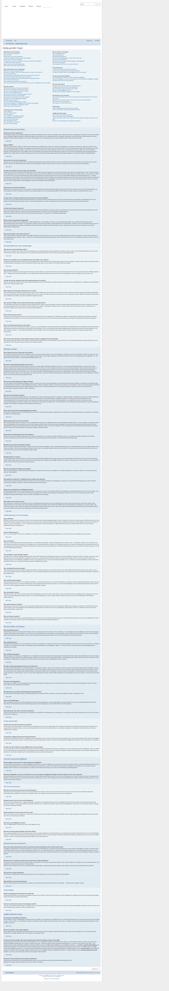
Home (6, 6)
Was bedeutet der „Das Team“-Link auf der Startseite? (65, 64)
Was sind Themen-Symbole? (11, 123)
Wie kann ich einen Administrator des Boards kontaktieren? (66, 120)
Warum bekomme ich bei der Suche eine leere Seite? (65, 88)
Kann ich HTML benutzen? (10, 112)
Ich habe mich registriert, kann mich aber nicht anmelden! (17, 58)
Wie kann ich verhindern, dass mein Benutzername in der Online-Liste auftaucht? (23, 72)
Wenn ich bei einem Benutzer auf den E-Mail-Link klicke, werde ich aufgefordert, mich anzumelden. (27, 82)
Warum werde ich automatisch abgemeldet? (14, 64)
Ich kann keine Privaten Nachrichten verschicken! (64, 69)
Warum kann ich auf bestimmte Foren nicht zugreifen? (16, 97)
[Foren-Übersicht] (11, 2)
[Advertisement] (52, 24)
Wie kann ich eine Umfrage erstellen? (12, 92)
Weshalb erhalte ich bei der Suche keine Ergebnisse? (65, 87)
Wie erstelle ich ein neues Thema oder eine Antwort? (16, 88)
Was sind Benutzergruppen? (59, 56)
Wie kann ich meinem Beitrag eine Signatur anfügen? (16, 91)
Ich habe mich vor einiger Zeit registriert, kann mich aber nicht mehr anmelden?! (23, 61)
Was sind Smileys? (8, 114)
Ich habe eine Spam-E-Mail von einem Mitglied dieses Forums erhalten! (69, 72)
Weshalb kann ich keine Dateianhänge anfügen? (15, 98)
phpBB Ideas (79, 931)
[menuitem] (14, 40)
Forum (47, 6)
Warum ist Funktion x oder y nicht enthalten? (63, 116)
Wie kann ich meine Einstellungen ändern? (14, 70)
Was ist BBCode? (8, 111)
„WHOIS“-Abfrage (28, 943)
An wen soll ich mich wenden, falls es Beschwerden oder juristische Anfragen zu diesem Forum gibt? (75, 118)
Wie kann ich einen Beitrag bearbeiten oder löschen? (16, 89)
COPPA (91, 172)
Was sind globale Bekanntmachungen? (13, 117)
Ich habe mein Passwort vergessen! (12, 62)
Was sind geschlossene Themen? (12, 122)
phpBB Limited (18, 295)
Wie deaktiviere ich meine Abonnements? (62, 103)
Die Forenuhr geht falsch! (10, 73)
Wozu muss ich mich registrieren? (12, 53)
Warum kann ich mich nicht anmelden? (13, 59)
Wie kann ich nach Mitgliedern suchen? (62, 90)
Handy (14, 6)
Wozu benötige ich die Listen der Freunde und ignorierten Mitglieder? (69, 77)
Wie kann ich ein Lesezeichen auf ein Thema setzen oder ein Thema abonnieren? (72, 100)
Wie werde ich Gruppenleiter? (60, 59)
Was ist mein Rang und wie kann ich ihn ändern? (15, 81)
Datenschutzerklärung (54, 978)
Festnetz (30, 6)
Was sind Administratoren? (59, 53)
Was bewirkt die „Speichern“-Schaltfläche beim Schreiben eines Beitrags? (21, 103)
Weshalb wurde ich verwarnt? (11, 100)
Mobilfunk (22, 6)
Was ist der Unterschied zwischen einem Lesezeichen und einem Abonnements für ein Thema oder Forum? (75, 97)
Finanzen (38, 6)
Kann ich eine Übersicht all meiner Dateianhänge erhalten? (66, 109)
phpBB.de (30, 295)
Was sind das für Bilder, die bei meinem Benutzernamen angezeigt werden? (21, 78)
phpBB (46, 975)
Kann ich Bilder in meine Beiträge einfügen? (14, 116)
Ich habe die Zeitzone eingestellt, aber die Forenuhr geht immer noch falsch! (22, 75)
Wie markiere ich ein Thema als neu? (12, 106)
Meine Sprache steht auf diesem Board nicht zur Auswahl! (17, 76)
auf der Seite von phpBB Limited (66, 921)
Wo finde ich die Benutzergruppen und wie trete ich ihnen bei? (67, 58)
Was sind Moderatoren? (58, 55)
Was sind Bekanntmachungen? (11, 119)
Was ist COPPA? (8, 55)
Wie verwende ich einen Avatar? (11, 79)
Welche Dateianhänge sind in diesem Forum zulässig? (65, 108)
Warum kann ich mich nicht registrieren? (13, 56)
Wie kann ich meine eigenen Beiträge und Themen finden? (66, 91)
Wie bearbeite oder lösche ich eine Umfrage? (14, 95)
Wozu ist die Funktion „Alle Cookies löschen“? (15, 65)
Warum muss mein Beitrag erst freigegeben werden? (16, 104)
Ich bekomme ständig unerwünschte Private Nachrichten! (66, 70)
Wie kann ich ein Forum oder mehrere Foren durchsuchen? (67, 85)
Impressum (46, 978)
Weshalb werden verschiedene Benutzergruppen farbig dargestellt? (68, 61)
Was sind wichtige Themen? (10, 120)
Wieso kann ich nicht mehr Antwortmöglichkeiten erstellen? (17, 94)
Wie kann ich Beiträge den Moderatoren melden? (15, 101)
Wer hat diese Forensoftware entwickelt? (62, 114)
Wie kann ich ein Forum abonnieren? (61, 101)
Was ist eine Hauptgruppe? (59, 62)
